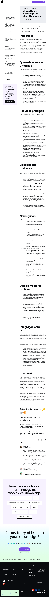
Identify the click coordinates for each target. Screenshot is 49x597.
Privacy (21, 591)
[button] (47, 1)
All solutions (5, 574)
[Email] (24, 19)
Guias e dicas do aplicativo (16, 559)
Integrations (5, 571)
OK (16, 592)
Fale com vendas (10, 101)
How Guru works (6, 569)
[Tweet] (28, 19)
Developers (14, 572)
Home (4, 559)
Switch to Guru (32, 575)
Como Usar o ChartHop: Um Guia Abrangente (31, 559)
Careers (30, 567)
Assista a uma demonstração (38, 1)
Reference (14, 571)
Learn (13, 567)
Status (21, 569)
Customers (14, 569)
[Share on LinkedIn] (26, 19)
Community (14, 574)
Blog (12, 576)
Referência (8, 559)
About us (31, 569)
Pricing (4, 567)
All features (5, 572)
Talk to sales (40, 567)
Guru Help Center (23, 567)
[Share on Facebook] (31, 19)
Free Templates (32, 576)
